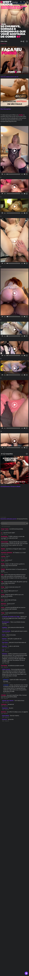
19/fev (2, 572)
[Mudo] (24, 174)
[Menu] (27, 2)
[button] (14, 150)
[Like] (26, 41)
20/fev (2, 546)
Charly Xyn (3, 43)
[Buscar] (21, 2)
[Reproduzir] (2, 174)
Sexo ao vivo (23, 6)
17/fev (2, 713)
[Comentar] (26, 523)
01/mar (2, 530)
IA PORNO (16, 6)
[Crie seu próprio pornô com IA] (14, 60)
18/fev (2, 601)
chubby (21, 115)
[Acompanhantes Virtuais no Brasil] (14, 470)
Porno (3, 24)
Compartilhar (7, 453)
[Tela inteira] (26, 174)
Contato (19, 8)
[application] (14, 151)
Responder (6, 530)
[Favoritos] (24, 2)
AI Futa (3, 8)
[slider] (13, 174)
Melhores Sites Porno (7, 6)
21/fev (2, 539)
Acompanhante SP (11, 8)
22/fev (2, 534)
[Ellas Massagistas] (14, 92)
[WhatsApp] (26, 973)
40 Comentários (5, 39)
